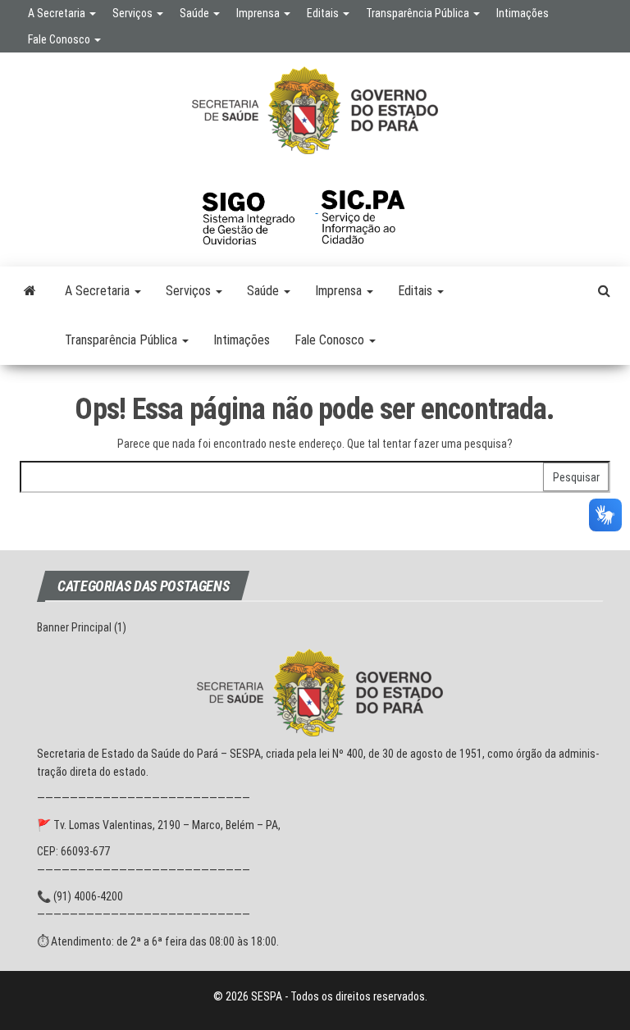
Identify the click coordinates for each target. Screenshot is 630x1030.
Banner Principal (74, 627)
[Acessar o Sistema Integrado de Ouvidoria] (258, 208)
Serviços (133, 13)
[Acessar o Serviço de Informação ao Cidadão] (375, 208)
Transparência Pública (419, 13)
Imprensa (259, 13)
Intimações (522, 13)
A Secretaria (58, 13)
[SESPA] (29, 291)
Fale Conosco (60, 39)
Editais (324, 13)
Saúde (196, 13)
